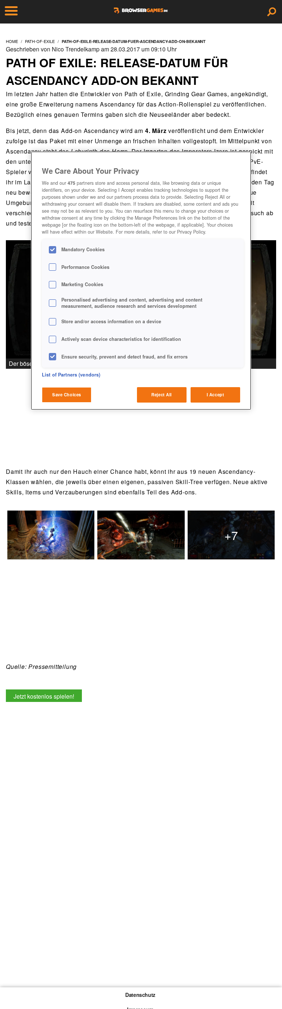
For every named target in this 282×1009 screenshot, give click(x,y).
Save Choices (66, 394)
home (12, 41)
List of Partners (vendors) (71, 374)
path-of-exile (40, 41)
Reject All (161, 394)
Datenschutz (140, 994)
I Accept (215, 394)
